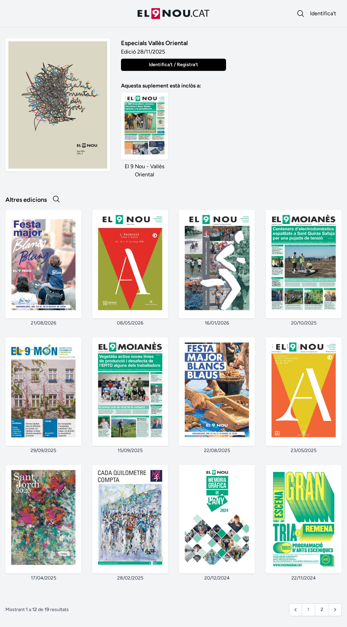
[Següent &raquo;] (335, 609)
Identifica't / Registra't (173, 64)
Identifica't (323, 13)
